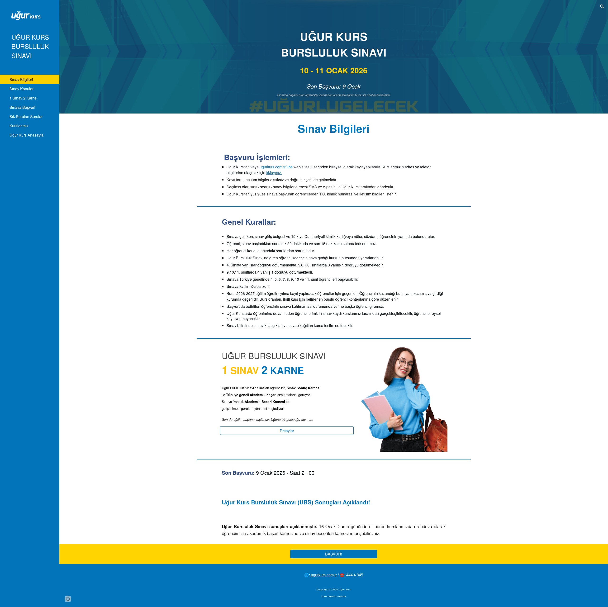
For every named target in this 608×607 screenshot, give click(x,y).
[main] (333, 63)
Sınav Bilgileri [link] (21, 79)
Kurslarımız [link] (19, 125)
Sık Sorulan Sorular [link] (26, 116)
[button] (602, 6)
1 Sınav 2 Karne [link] (23, 98)
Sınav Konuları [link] (22, 88)
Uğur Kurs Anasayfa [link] (26, 135)
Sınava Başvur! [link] (22, 107)
